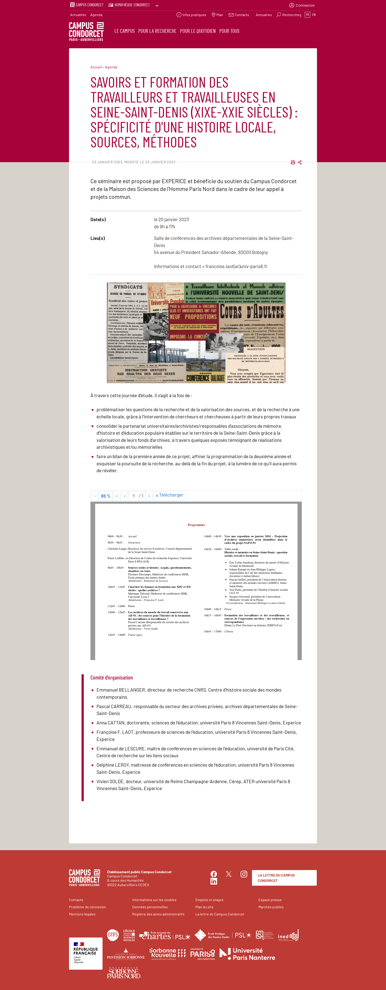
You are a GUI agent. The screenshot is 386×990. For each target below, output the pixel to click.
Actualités (78, 15)
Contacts (76, 900)
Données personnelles (150, 907)
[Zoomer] (116, 495)
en (314, 15)
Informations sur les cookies (154, 900)
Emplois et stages (209, 900)
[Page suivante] (148, 495)
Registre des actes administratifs (158, 914)
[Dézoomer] (95, 495)
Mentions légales (82, 914)
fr (307, 15)
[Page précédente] (124, 495)
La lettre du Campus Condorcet (276, 878)
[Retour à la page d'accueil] (86, 32)
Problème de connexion (87, 907)
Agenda (96, 15)
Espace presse (270, 900)
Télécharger (172, 494)
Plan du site (204, 907)
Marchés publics (271, 907)
